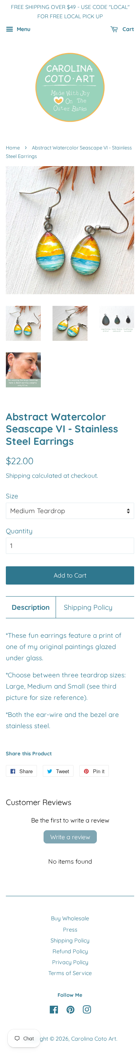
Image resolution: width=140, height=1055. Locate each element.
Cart (127, 29)
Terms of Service (70, 973)
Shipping (18, 475)
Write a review (70, 837)
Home (13, 147)
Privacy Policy (70, 962)
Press (70, 929)
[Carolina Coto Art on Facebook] (53, 1011)
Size (12, 496)
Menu (22, 29)
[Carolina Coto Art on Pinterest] (70, 1011)
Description (31, 607)
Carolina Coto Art (93, 1038)
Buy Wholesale (70, 918)
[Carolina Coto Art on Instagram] (86, 1011)
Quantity (19, 531)
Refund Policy (70, 951)
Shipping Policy (88, 607)
